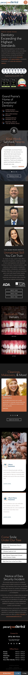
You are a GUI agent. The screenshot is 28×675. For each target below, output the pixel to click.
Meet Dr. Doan (14, 293)
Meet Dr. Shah (14, 296)
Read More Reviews (14, 176)
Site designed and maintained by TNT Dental (14, 668)
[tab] (12, 172)
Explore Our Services (14, 419)
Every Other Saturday (9, 659)
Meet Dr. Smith (14, 290)
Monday (5, 651)
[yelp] (14, 643)
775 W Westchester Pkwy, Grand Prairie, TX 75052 (14, 640)
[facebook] (8, 643)
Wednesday (6, 655)
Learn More (7, 483)
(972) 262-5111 (14, 636)
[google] (11, 643)
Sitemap (10, 667)
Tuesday (5, 653)
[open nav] (25, 2)
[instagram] (17, 643)
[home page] (9, 2)
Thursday (5, 657)
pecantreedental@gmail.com (14, 616)
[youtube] (19, 643)
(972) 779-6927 (20, 614)
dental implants (15, 59)
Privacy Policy (16, 667)
